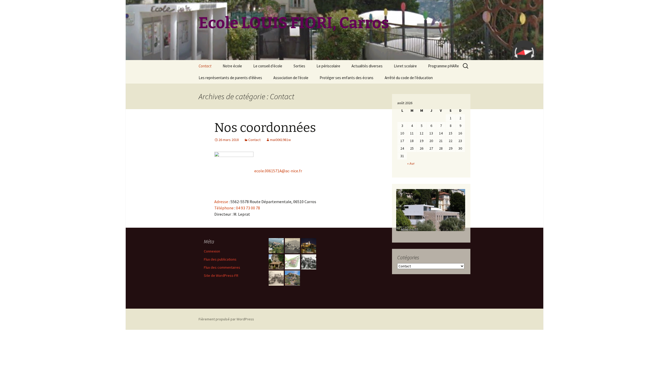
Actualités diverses (367, 65)
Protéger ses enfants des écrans (346, 77)
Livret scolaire (405, 65)
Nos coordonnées (265, 127)
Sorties (299, 65)
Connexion (212, 251)
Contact (205, 65)
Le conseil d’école (267, 65)
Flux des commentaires (222, 267)
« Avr (411, 163)
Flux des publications (220, 259)
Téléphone (224, 207)
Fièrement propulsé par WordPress (226, 319)
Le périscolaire (328, 65)
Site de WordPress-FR (221, 275)
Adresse (221, 201)
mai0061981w (280, 139)
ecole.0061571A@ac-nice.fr (277, 170)
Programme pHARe (443, 65)
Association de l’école (290, 77)
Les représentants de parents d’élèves (230, 77)
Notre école (232, 65)
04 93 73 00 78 (248, 207)
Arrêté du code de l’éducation (409, 77)
